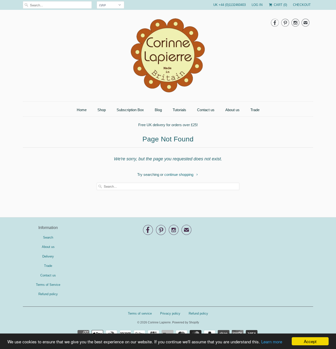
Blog (158, 110)
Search (48, 237)
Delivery (48, 256)
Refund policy (48, 294)
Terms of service (140, 313)
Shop (101, 110)
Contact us (205, 110)
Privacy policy (170, 313)
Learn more (271, 341)
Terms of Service (48, 285)
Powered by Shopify (185, 322)
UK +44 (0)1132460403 (229, 5)
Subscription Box (130, 110)
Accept (310, 341)
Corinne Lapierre (159, 322)
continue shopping (179, 174)
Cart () (280, 5)
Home (82, 110)
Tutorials (179, 110)
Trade (255, 110)
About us (232, 110)
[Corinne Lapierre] (168, 56)
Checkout (302, 5)
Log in (257, 5)
